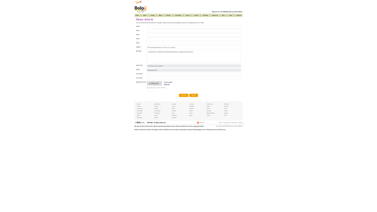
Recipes (226, 113)
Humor (225, 108)
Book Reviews (210, 104)
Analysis (138, 104)
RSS (223, 15)
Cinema (173, 106)
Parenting (209, 110)
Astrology (174, 104)
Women (156, 117)
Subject (138, 47)
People (225, 110)
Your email (139, 78)
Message (138, 51)
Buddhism (226, 104)
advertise (215, 15)
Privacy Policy (226, 122)
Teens (225, 115)
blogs (160, 15)
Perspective (139, 113)
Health (173, 108)
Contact (196, 15)
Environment (140, 108)
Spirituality (174, 115)
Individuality (140, 110)
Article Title (139, 65)
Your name (139, 73)
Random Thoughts (211, 113)
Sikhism (138, 115)
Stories (208, 115)
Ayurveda (191, 104)
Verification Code (141, 82)
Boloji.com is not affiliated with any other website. (227, 11)
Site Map (240, 122)
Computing (191, 106)
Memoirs (174, 110)
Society (156, 115)
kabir (144, 15)
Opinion (191, 110)
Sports (190, 115)
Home (220, 122)
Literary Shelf (157, 110)
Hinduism (191, 108)
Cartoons (156, 106)
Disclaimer (234, 122)
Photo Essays (157, 113)
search (187, 15)
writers (168, 15)
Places (173, 113)
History (208, 108)
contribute (178, 15)
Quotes (191, 113)
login (230, 15)
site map (205, 15)
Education (226, 106)
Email (138, 26)
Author (138, 69)
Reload (166, 84)
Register (239, 15)
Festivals (156, 108)
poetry (153, 15)
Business (139, 106)
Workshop (174, 117)
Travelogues (139, 117)
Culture (208, 106)
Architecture (157, 104)
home (137, 15)
